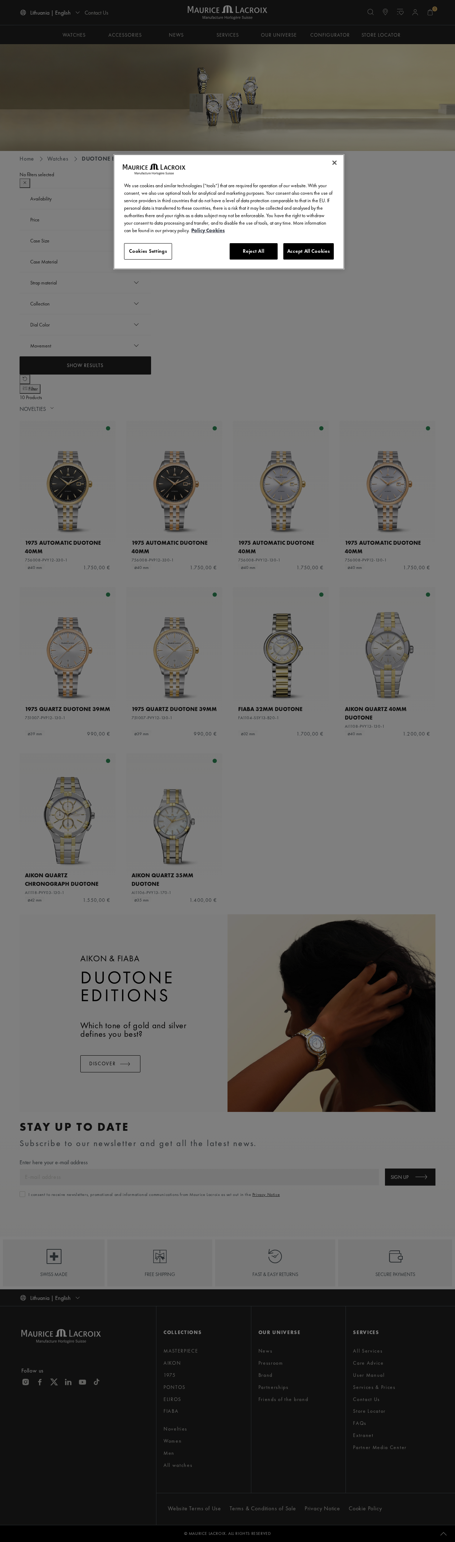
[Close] (334, 163)
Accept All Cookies (308, 251)
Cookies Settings (148, 251)
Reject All (253, 251)
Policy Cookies (208, 230)
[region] (228, 212)
